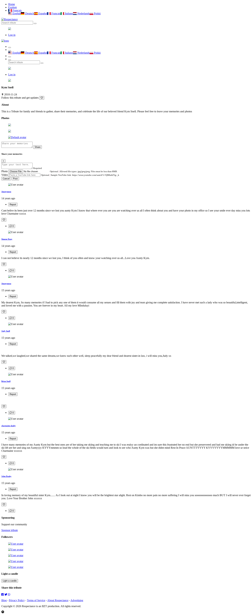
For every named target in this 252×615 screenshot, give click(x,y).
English (16, 13)
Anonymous (6, 192)
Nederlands (83, 13)
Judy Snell (5, 331)
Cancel (6, 178)
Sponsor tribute (9, 530)
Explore (12, 7)
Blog (4, 600)
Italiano (68, 13)
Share (37, 147)
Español (42, 13)
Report (13, 204)
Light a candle (10, 580)
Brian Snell (5, 381)
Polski (97, 13)
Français (17, 10)
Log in (11, 34)
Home (11, 4)
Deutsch (29, 13)
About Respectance (57, 600)
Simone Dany (6, 239)
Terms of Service (36, 600)
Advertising (76, 600)
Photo (4, 171)
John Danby (6, 476)
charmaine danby (8, 426)
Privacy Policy (17, 600)
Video (4, 174)
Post (15, 178)
